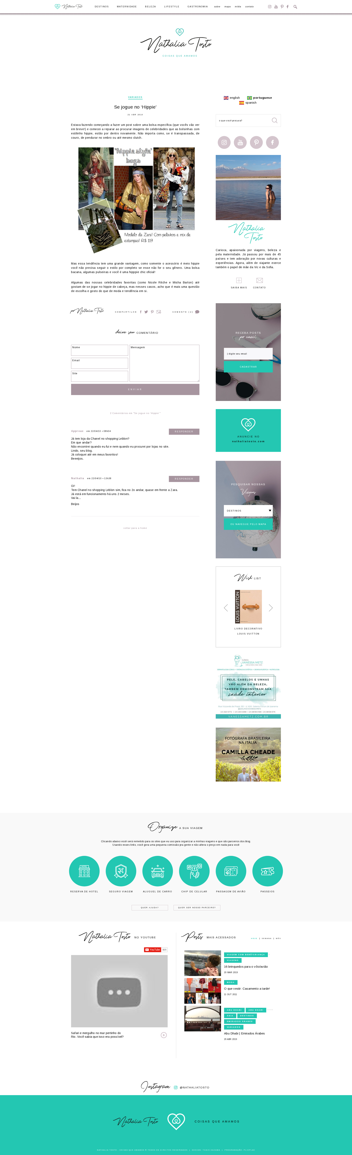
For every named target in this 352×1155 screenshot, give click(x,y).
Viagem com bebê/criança (246, 955)
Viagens (233, 960)
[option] (248, 612)
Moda (231, 982)
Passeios (268, 891)
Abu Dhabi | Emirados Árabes (244, 1033)
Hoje (254, 938)
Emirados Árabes (240, 1021)
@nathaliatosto (195, 1087)
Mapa (227, 7)
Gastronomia (198, 7)
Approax (77, 431)
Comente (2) (183, 312)
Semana (267, 938)
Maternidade (127, 7)
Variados (135, 97)
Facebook (287, 7)
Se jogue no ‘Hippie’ (135, 107)
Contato (249, 7)
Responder (184, 431)
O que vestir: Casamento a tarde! (247, 988)
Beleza (150, 7)
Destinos (102, 7)
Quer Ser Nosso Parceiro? (197, 908)
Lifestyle (171, 7)
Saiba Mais (239, 288)
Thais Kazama (211, 1150)
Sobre (217, 7)
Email (159, 312)
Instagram (269, 7)
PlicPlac (249, 1150)
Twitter (146, 312)
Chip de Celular (194, 891)
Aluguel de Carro (157, 891)
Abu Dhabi (234, 1010)
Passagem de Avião (231, 891)
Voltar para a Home (135, 528)
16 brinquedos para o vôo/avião (246, 966)
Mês (278, 938)
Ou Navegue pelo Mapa (248, 524)
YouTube (276, 7)
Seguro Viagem (121, 891)
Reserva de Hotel (84, 891)
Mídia (238, 7)
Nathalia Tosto (90, 311)
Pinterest (282, 7)
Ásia (230, 1016)
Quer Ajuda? (150, 908)
